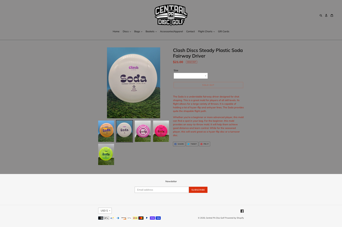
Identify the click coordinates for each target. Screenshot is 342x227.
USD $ (104, 210)
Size (176, 70)
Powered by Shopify (234, 218)
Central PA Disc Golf (215, 218)
